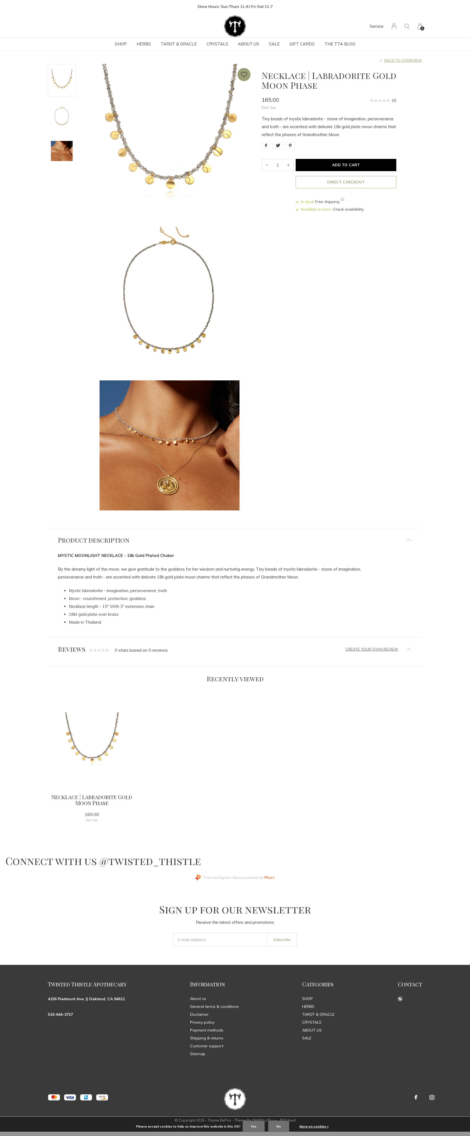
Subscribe (281, 939)
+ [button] (288, 165)
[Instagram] (431, 1097)
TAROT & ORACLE (179, 44)
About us (198, 998)
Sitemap (197, 1053)
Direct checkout (345, 182)
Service (377, 26)
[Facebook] (416, 1097)
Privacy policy (202, 1022)
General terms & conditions (214, 1006)
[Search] (407, 26)
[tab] (235, 540)
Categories (317, 984)
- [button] (267, 165)
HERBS (144, 44)
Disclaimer (199, 1014)
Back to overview (403, 60)
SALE (274, 44)
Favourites (244, 74)
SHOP (121, 44)
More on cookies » (314, 1126)
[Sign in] (394, 26)
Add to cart (346, 164)
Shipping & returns (206, 1038)
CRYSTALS (217, 44)
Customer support (206, 1045)
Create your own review (371, 649)
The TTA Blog (339, 44)
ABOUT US (248, 44)
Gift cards (302, 44)
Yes (253, 1126)
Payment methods (206, 1030)
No (278, 1126)
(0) (394, 100)
